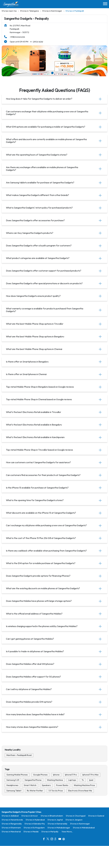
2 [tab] (52, 73)
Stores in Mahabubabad (84, 828)
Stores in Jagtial (55, 820)
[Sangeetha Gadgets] (11, 4)
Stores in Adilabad (10, 816)
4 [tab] (61, 73)
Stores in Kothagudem (34, 828)
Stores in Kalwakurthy (35, 824)
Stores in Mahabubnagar (59, 828)
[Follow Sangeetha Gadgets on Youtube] (60, 839)
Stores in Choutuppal (75, 816)
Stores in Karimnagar (80, 824)
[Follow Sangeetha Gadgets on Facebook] (45, 839)
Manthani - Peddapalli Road (19, 755)
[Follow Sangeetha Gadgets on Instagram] (52, 839)
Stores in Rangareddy (12, 824)
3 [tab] (56, 73)
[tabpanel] (54, 60)
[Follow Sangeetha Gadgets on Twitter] (49, 839)
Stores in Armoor (29, 816)
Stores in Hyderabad (35, 820)
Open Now (38, 42)
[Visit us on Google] (56, 839)
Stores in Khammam (11, 828)
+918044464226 (17, 37)
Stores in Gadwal (96, 816)
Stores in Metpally (49, 832)
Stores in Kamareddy (57, 824)
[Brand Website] (64, 839)
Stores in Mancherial (11, 832)
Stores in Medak (31, 832)
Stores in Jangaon (74, 820)
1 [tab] (48, 73)
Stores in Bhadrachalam (52, 816)
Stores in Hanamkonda (12, 820)
